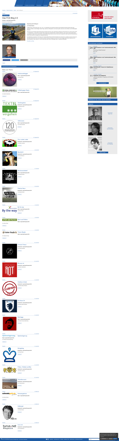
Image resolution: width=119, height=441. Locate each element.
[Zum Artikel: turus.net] (9, 427)
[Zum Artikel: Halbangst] (9, 412)
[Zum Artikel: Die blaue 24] (9, 306)
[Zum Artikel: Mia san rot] (9, 269)
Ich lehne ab (110, 438)
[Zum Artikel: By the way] (9, 209)
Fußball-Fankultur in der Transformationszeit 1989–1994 (104, 48)
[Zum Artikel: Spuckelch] (9, 158)
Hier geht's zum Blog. (30, 41)
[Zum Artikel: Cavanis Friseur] (9, 251)
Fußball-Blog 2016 (6, 15)
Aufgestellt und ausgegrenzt (99, 75)
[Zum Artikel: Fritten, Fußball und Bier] (9, 369)
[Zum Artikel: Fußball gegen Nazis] (9, 90)
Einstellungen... (104, 438)
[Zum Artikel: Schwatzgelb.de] (9, 394)
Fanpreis (3, 13)
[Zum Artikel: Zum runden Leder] (9, 143)
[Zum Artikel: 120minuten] (9, 127)
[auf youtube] (48, 439)
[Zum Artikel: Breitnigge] (9, 323)
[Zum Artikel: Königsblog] (9, 354)
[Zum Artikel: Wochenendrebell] (9, 177)
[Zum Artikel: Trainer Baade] (9, 232)
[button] (6, 60)
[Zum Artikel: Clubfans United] (9, 288)
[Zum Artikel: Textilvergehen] (9, 109)
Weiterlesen (19, 79)
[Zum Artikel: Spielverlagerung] (9, 336)
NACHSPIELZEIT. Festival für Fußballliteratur (103, 67)
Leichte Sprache (54, 0)
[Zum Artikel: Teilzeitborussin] (9, 384)
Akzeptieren (115, 438)
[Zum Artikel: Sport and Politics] (9, 220)
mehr (94, 62)
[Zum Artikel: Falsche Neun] (9, 195)
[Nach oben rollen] (117, 439)
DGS (60, 0)
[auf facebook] (46, 439)
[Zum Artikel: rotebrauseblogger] (9, 80)
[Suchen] (61, 5)
